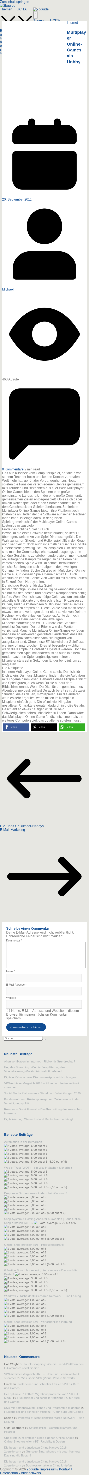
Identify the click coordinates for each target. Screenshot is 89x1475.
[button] (16, 727)
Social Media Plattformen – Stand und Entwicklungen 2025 (42, 1093)
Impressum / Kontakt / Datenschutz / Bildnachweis (36, 1471)
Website (11, 997)
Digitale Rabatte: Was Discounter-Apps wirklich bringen (40, 1077)
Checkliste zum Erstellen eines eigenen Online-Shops (39, 1437)
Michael (8, 289)
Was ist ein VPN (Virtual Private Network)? (48, 1378)
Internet (72, 22)
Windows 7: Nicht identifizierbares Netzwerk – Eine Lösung (42, 1296)
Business (1, 42)
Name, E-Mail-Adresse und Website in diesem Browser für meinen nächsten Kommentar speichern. (42, 1014)
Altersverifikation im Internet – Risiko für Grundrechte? (39, 1061)
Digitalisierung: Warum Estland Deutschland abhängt (38, 1119)
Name (10, 971)
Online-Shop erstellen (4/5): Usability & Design (34, 1441)
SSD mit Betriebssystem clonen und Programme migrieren (42, 1407)
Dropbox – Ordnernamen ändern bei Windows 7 (35, 1193)
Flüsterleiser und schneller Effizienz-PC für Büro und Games (43, 1411)
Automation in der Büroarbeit (23, 1141)
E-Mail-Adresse (16, 984)
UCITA (22, 9)
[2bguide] (7, 5)
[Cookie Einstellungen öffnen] (7, 1469)
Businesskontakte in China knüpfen (49, 1465)
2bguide (33, 1469)
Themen (6, 9)
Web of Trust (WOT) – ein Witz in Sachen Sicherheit (38, 1167)
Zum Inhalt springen (14, 2)
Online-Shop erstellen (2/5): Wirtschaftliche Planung (38, 1321)
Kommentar (14, 940)
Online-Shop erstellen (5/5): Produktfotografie (34, 1244)
